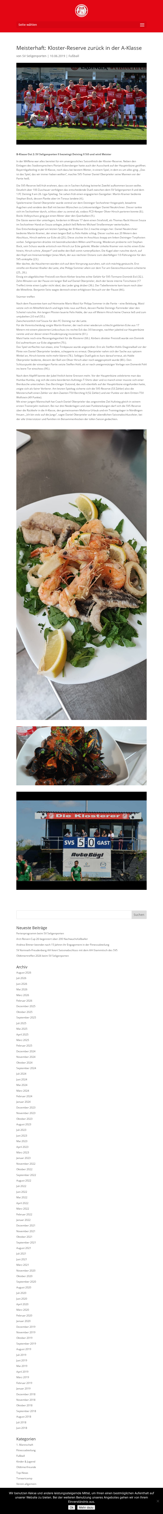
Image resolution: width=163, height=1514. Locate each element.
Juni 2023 (21, 1135)
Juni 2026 (21, 984)
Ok (71, 1507)
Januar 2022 (23, 1220)
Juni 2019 (21, 1360)
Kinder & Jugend (25, 1461)
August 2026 (23, 972)
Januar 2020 (23, 1321)
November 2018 (25, 1400)
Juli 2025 (21, 1023)
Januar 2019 (23, 1388)
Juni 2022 (21, 1192)
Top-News (22, 1473)
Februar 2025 (24, 1045)
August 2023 (23, 1124)
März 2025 (22, 1040)
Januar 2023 (23, 1158)
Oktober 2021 (24, 1237)
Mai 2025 (21, 1029)
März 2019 (22, 1377)
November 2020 (25, 1270)
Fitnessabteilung (26, 1450)
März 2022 (22, 1208)
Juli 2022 (21, 1186)
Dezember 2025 (25, 1006)
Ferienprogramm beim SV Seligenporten (40, 933)
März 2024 (22, 1090)
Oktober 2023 (24, 1119)
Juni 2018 (21, 1428)
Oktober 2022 (24, 1169)
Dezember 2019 (25, 1327)
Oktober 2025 (24, 1012)
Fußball (74, 56)
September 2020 (26, 1281)
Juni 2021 (21, 1259)
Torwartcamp (24, 1478)
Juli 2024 (21, 1073)
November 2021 (25, 1231)
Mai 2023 (21, 1141)
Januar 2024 (23, 1102)
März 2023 (22, 1152)
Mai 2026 (21, 989)
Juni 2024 (21, 1079)
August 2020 (23, 1287)
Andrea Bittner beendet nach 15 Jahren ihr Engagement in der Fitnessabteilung (62, 944)
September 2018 (26, 1411)
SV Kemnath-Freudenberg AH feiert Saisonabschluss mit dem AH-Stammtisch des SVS (67, 950)
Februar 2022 (24, 1214)
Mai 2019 (21, 1366)
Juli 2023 (21, 1130)
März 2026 (22, 995)
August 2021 (23, 1248)
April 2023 (22, 1147)
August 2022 (23, 1180)
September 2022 (26, 1175)
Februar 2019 (24, 1383)
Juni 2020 (21, 1298)
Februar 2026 (24, 1000)
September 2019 (26, 1343)
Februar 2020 (24, 1315)
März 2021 (22, 1265)
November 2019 (25, 1332)
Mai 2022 (21, 1197)
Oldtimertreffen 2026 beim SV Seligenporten (42, 956)
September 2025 (26, 1017)
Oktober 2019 (24, 1338)
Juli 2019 (21, 1355)
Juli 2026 (21, 978)
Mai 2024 (21, 1085)
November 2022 (25, 1164)
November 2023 (25, 1113)
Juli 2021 (21, 1253)
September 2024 (26, 1068)
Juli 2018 (21, 1422)
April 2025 (22, 1034)
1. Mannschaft (24, 1445)
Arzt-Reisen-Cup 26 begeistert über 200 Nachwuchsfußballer (52, 939)
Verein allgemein (26, 1484)
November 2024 (25, 1057)
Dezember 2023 (25, 1107)
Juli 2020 (21, 1293)
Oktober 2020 (24, 1276)
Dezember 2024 (25, 1051)
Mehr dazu (86, 1507)
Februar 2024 (24, 1096)
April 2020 (22, 1304)
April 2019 (22, 1371)
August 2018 (23, 1416)
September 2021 (26, 1242)
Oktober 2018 (24, 1405)
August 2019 (23, 1349)
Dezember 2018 (25, 1394)
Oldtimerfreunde (26, 1467)
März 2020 (22, 1310)
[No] (158, 1501)
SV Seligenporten (34, 56)
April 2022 (22, 1203)
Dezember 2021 (25, 1225)
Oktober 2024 (24, 1062)
